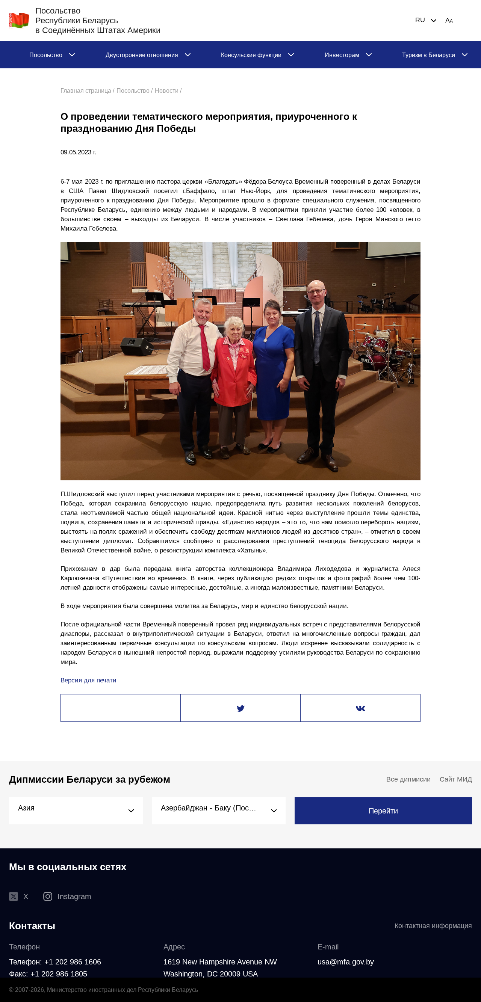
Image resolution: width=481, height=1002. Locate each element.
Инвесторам (342, 55)
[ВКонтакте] (360, 708)
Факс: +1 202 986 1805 (48, 974)
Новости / (168, 91)
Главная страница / (87, 91)
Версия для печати (88, 680)
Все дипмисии (408, 779)
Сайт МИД (456, 779)
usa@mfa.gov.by (346, 962)
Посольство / (134, 91)
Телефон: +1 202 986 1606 (55, 962)
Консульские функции (251, 55)
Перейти (383, 811)
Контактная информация (433, 926)
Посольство (45, 55)
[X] (240, 708)
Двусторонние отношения (142, 55)
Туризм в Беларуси (428, 55)
